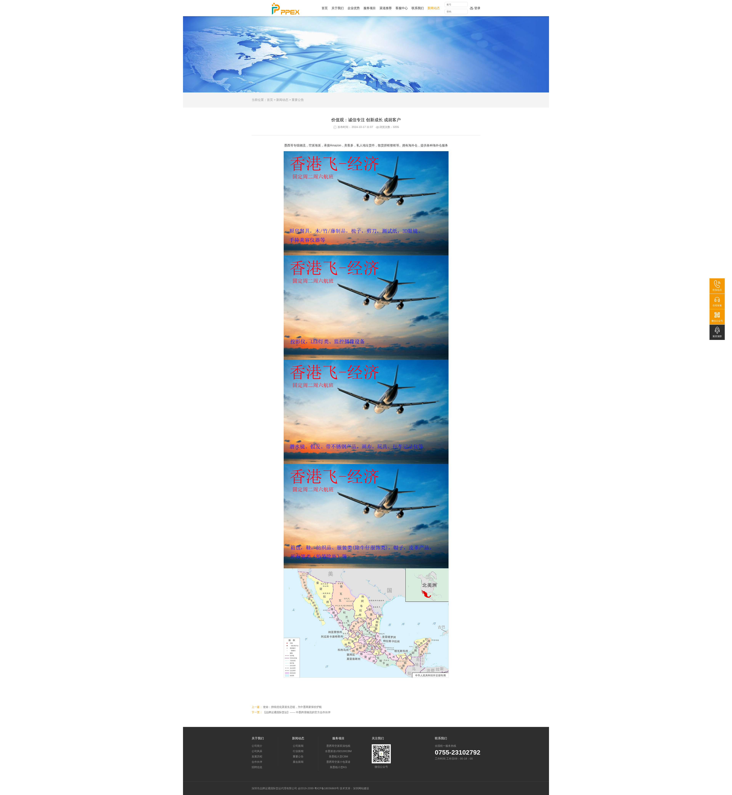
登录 (477, 8)
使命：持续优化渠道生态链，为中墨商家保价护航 (292, 706)
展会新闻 (298, 761)
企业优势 (354, 8)
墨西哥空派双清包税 (338, 745)
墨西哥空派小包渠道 (338, 761)
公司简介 (257, 745)
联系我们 (418, 8)
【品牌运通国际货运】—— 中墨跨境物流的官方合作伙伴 (297, 712)
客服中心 (402, 8)
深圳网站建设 (361, 788)
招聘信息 (257, 767)
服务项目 (370, 8)
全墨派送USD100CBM (338, 751)
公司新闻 (298, 745)
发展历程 (257, 756)
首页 (270, 99)
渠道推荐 (386, 8)
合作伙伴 (257, 761)
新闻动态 (434, 8)
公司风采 (257, 751)
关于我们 (337, 8)
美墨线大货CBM (338, 756)
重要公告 (298, 99)
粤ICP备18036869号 (326, 788)
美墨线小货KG (338, 767)
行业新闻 (298, 751)
